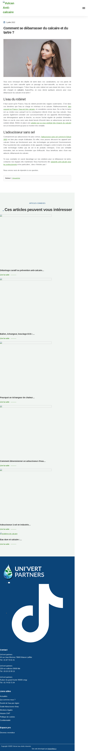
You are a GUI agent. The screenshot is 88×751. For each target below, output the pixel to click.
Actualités (3, 696)
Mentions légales (6, 710)
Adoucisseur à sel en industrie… (15, 525)
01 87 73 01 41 (9, 660)
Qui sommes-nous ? (7, 700)
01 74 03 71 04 (9, 683)
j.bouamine (16, 178)
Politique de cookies (7, 717)
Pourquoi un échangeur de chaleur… (17, 397)
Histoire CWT (5, 713)
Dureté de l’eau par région (9, 703)
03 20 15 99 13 (9, 671)
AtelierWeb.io (52, 749)
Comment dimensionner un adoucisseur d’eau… (23, 461)
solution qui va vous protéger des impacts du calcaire (51, 123)
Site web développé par (40, 749)
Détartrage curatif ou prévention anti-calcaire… (22, 270)
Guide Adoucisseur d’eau (9, 707)
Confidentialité (5, 720)
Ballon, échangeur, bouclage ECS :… (17, 334)
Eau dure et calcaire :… (11, 539)
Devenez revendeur (7, 733)
